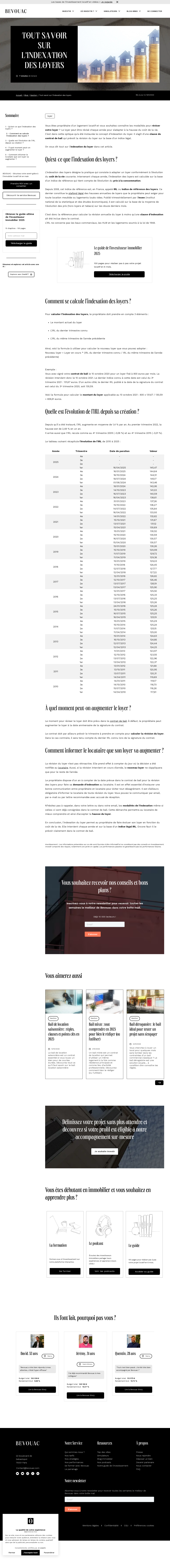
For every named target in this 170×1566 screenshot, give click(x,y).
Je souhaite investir (105, 1151)
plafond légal (76, 193)
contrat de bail (118, 721)
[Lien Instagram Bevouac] (27, 1473)
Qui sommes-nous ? (75, 1452)
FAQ (138, 1469)
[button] (68, 11)
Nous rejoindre (143, 1455)
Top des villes (103, 1452)
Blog (26, 95)
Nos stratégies (72, 1459)
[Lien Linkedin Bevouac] (37, 1473)
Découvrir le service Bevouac (21, 195)
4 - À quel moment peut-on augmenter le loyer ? (17, 149)
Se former (65, 1271)
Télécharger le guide (119, 274)
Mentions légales (90, 1525)
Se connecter (154, 11)
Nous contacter (144, 1465)
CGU (126, 1525)
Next (159, 1083)
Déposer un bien (144, 1459)
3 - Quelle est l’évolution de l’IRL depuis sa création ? (20, 141)
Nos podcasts (104, 1462)
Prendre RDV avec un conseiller (21, 184)
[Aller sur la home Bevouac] (16, 11)
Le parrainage (71, 1469)
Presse (139, 1452)
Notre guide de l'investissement (112, 1465)
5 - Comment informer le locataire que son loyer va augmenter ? (17, 157)
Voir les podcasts (105, 1271)
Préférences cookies (144, 1525)
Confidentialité (111, 1525)
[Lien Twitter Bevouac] (17, 1473)
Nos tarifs (69, 1455)
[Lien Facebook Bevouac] (32, 1473)
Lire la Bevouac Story (37, 1389)
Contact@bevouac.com (27, 1468)
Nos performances (74, 1462)
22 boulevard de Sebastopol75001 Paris (24, 1459)
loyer (49, 116)
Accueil (19, 95)
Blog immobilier (105, 1459)
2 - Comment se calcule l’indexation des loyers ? (17, 134)
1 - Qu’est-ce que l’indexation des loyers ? (20, 128)
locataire (63, 767)
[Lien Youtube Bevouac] (22, 1473)
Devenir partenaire (145, 1462)
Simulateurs (103, 1455)
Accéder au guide (144, 1271)
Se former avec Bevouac (77, 1465)
